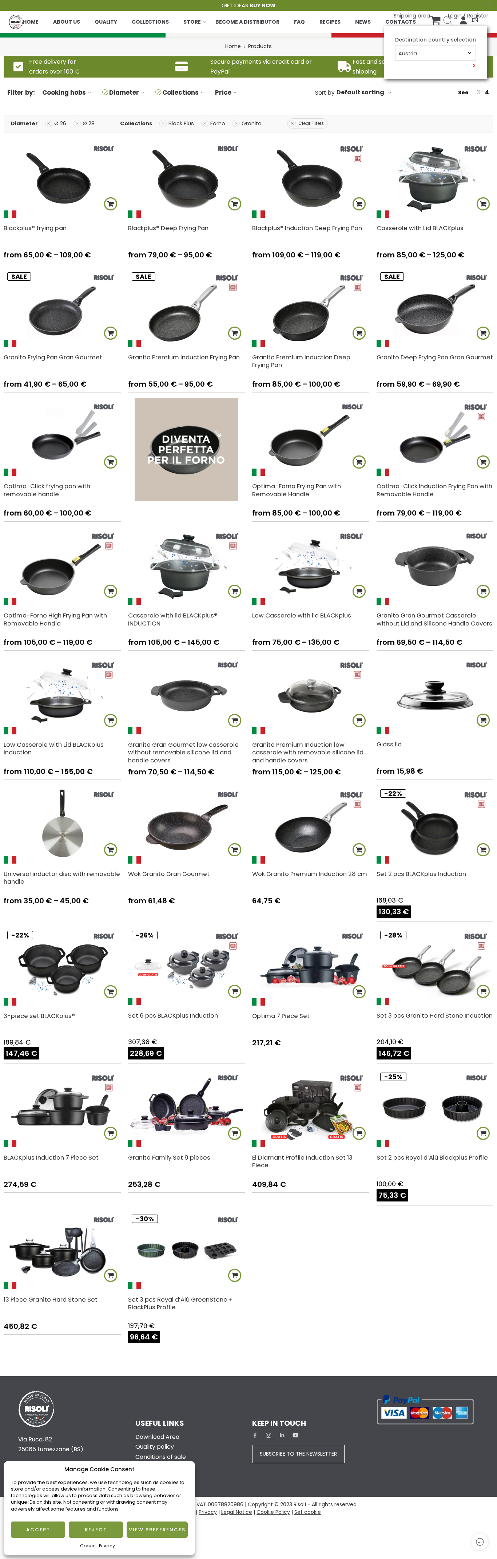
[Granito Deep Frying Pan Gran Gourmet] (435, 308)
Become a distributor (247, 21)
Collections (150, 21)
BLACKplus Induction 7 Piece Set (51, 1157)
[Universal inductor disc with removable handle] (62, 825)
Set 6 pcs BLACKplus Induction (173, 1015)
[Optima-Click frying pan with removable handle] (62, 437)
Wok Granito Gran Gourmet (169, 873)
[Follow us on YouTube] (295, 1435)
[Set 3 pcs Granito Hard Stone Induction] (435, 966)
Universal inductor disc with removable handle (62, 877)
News (363, 21)
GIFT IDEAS (248, 5)
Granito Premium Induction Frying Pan (184, 357)
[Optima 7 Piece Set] (310, 966)
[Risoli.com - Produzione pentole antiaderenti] (16, 20)
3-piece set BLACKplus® (39, 1015)
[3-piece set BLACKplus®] (62, 966)
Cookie (87, 1546)
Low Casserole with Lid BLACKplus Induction (54, 748)
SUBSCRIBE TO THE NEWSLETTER (298, 1453)
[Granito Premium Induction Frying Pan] (186, 308)
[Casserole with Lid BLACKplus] (435, 179)
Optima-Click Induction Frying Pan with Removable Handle (434, 490)
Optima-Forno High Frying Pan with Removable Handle (55, 619)
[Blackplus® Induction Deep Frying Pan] (310, 179)
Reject (96, 1529)
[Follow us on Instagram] (268, 1435)
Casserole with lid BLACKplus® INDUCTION (172, 619)
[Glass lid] (435, 695)
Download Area (157, 1437)
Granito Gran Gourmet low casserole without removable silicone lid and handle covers (183, 752)
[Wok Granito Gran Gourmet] (186, 825)
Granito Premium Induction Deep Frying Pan (301, 361)
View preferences (157, 1529)
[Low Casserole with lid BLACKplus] (310, 566)
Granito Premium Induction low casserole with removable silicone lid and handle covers (307, 752)
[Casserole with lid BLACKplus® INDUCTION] (186, 566)
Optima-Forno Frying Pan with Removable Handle (296, 490)
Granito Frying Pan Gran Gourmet (53, 357)
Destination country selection (435, 40)
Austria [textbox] (407, 53)
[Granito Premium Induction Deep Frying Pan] (310, 308)
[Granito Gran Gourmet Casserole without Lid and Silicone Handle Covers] (435, 566)
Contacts (400, 21)
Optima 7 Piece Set (281, 1015)
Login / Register (468, 15)
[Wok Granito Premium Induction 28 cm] (310, 825)
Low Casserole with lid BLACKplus (301, 615)
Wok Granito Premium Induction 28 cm (309, 873)
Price (223, 92)
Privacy (107, 1546)
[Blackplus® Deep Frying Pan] (186, 179)
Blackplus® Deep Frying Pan (168, 228)
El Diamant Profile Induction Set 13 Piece (302, 1161)
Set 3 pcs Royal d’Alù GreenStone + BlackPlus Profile (180, 1303)
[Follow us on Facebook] (255, 1435)
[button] (359, 849)
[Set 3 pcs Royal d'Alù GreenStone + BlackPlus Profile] (186, 1250)
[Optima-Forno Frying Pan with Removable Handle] (310, 437)
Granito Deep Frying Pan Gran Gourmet (435, 357)
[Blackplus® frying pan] (62, 179)
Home (31, 21)
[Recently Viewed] (480, 1542)
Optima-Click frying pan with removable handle (47, 490)
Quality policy (154, 1446)
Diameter (124, 92)
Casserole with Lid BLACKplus (420, 228)
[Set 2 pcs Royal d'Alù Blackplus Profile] (435, 1108)
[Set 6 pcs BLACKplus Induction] (186, 966)
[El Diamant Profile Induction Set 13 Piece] (310, 1108)
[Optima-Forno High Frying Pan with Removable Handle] (62, 566)
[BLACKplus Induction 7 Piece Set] (62, 1108)
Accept (38, 1529)
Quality (106, 21)
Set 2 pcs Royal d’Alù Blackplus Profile (432, 1157)
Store (192, 21)
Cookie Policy (273, 1512)
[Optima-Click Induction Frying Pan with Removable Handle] (435, 437)
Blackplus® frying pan (35, 228)
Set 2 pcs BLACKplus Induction (421, 873)
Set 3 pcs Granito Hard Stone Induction (435, 1015)
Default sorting (360, 92)
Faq (299, 21)
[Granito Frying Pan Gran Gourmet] (62, 308)
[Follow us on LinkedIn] (282, 1435)
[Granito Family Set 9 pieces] (186, 1108)
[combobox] (435, 53)
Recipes (330, 21)
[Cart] (435, 20)
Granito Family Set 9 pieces (169, 1157)
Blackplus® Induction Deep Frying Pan (307, 228)
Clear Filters (311, 123)
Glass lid (389, 744)
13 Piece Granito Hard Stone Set (51, 1299)
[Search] (448, 20)
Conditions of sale (160, 1457)
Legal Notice (236, 1512)
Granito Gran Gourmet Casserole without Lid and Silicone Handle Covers (434, 619)
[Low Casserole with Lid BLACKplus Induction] (62, 695)
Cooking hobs (64, 92)
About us (66, 21)
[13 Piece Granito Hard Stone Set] (62, 1250)
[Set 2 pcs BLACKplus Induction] (435, 825)
